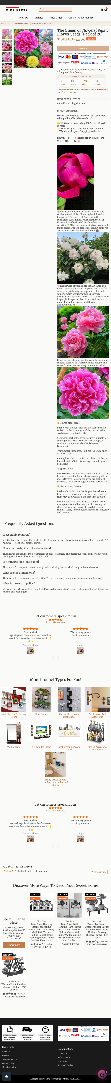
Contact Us (62, 1053)
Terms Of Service (9, 1059)
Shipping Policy (9, 1067)
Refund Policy (64, 1057)
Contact (39, 17)
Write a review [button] (98, 872)
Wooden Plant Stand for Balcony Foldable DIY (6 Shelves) (13, 987)
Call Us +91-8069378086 (81, 17)
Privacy (5, 1055)
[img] (55, 619)
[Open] (6, 1076)
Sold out (83, 48)
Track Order (55, 17)
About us (6, 1051)
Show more (14, 945)
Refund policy (8, 1063)
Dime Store (41, 921)
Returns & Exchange (67, 1065)
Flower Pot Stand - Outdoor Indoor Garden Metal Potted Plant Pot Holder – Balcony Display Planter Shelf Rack (97, 931)
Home (3, 24)
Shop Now (22, 17)
